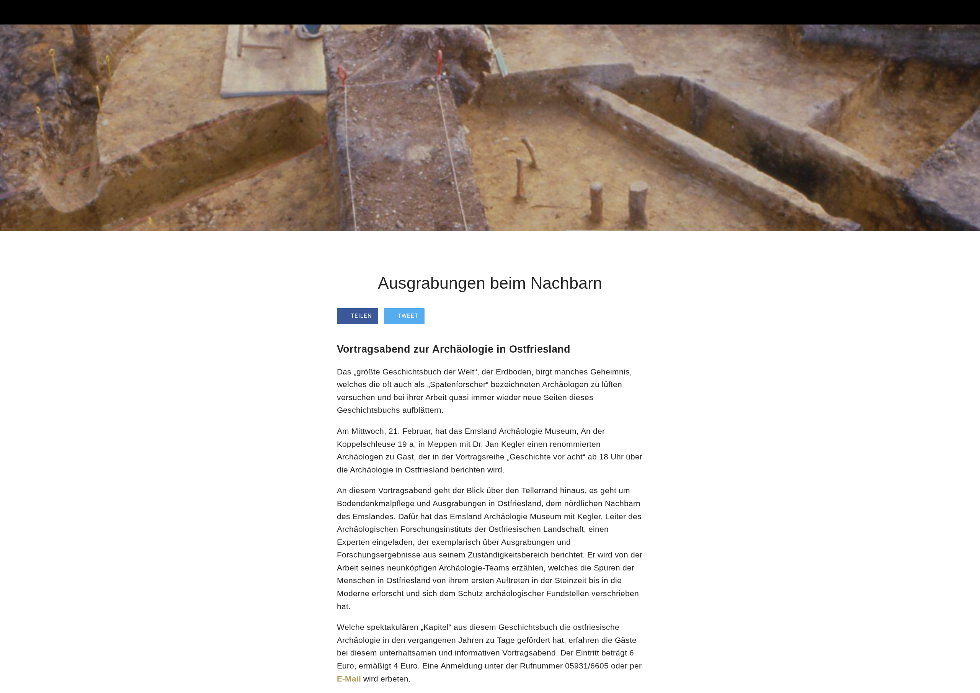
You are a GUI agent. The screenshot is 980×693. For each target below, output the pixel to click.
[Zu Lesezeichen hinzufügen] (634, 317)
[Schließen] (15, 12)
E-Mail (349, 678)
